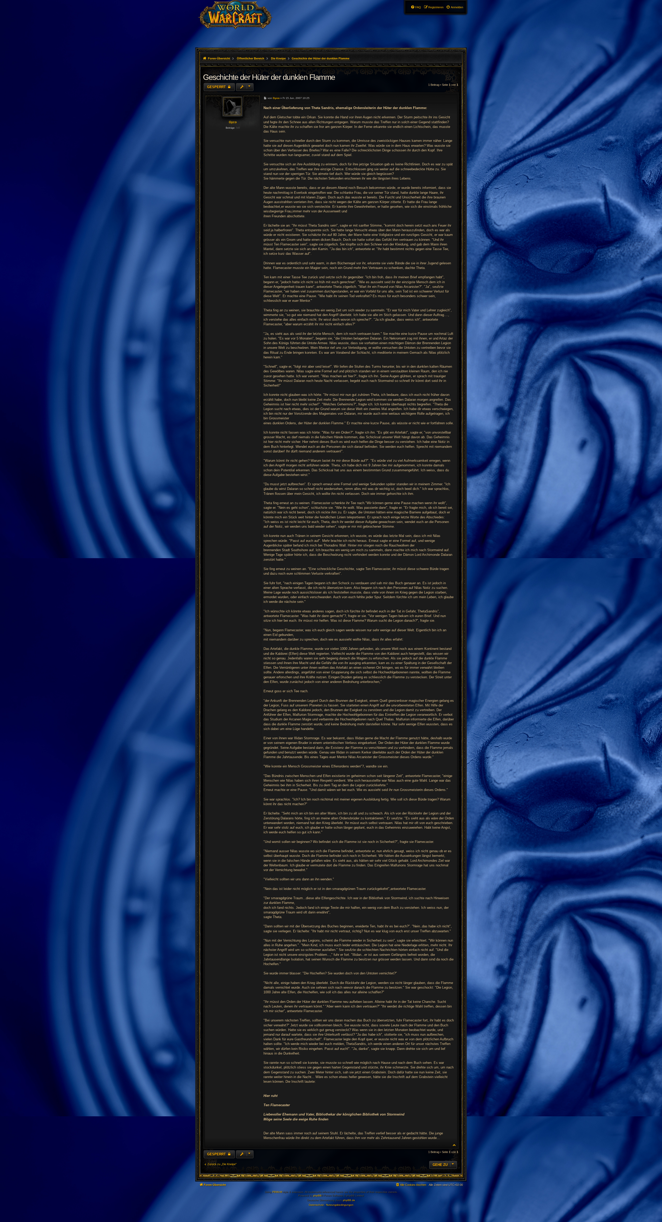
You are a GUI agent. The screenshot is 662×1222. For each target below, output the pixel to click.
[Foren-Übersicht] (239, 24)
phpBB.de (349, 1200)
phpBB (317, 1195)
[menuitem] (454, 7)
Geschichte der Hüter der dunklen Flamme (320, 58)
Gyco (233, 122)
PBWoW (277, 1191)
